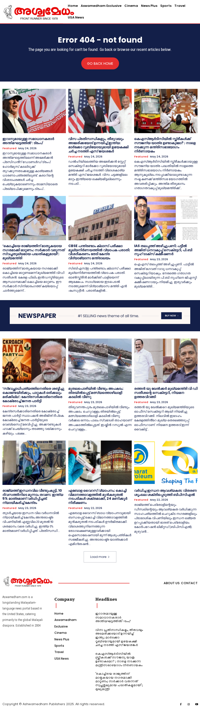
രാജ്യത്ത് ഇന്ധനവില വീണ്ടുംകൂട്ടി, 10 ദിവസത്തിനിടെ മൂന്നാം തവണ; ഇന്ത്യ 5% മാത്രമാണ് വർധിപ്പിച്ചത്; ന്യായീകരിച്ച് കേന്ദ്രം (32, 496)
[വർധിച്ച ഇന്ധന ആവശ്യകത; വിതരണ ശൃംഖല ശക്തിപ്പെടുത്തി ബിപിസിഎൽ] (166, 463)
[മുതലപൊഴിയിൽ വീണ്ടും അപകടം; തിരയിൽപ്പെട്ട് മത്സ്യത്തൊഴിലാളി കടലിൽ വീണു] (100, 361)
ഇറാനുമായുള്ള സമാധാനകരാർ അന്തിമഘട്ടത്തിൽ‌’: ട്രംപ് (28, 140)
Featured (9, 148)
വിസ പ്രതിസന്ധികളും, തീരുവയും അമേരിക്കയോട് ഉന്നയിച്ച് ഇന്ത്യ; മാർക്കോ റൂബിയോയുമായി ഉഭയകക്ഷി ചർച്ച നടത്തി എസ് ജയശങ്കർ (98, 144)
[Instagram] (188, 704)
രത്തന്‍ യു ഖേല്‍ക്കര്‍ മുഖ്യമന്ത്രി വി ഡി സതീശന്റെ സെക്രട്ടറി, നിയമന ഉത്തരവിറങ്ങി (166, 392)
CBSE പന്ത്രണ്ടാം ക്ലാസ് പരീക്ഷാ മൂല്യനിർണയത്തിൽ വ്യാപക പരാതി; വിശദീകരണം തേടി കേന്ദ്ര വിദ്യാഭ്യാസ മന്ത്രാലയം (99, 251)
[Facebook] (181, 704)
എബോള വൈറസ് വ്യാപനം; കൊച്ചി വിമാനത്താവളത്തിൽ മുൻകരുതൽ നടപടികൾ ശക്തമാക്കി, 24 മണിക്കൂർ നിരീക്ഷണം (97, 496)
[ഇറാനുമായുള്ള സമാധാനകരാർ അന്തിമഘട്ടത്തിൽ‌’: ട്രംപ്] (34, 111)
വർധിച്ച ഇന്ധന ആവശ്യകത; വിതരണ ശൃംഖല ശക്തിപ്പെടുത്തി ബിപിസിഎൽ (165, 492)
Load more (98, 557)
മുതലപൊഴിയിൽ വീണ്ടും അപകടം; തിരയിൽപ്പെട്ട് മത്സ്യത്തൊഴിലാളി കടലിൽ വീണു (95, 392)
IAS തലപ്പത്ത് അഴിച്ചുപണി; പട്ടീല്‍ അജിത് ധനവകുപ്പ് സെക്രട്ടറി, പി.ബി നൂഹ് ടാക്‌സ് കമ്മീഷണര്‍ (163, 250)
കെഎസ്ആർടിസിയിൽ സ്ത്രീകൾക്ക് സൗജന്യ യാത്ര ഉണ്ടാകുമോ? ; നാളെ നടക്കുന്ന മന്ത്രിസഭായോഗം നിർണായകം (165, 144)
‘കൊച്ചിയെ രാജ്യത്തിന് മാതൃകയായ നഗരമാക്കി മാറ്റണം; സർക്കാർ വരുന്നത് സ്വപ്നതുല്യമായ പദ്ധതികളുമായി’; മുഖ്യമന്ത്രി (33, 251)
